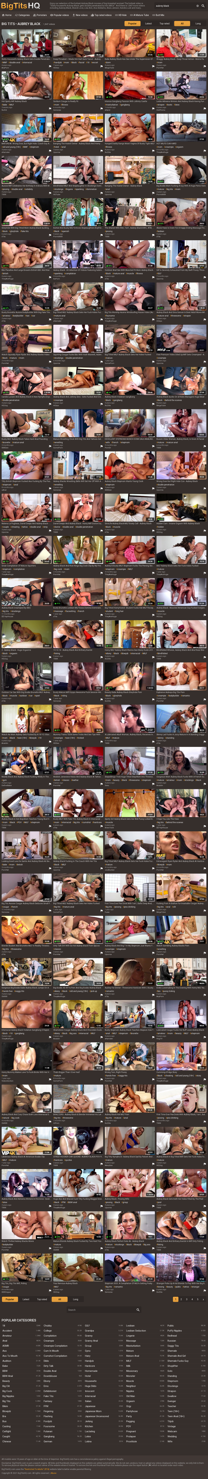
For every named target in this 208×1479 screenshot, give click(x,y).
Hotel (88, 1376)
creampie (169, 147)
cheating (16, 527)
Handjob (89, 1360)
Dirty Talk (48, 1365)
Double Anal (50, 1371)
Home (7, 15)
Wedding (172, 1436)
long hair (120, 611)
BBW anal (72, 1202)
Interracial (90, 1396)
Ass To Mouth (10, 1355)
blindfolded (163, 653)
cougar (6, 907)
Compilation (50, 1335)
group (125, 1202)
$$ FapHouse (7, 616)
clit (174, 907)
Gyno (88, 1350)
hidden (161, 527)
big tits (170, 189)
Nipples (130, 1391)
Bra (4, 1416)
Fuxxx (107, 912)
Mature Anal (132, 1355)
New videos (80, 15)
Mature (130, 1350)
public (178, 1287)
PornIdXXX (161, 194)
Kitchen (89, 1426)
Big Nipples (8, 1396)
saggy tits (19, 991)
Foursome (49, 1426)
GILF (159, 273)
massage (58, 611)
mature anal (118, 273)
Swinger (172, 1401)
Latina (88, 1441)
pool (159, 1202)
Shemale (172, 1350)
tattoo (25, 527)
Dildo (46, 1360)
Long (198, 23)
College (48, 1330)
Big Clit (6, 1386)
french (115, 442)
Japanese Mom (93, 1411)
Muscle (130, 1381)
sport (37, 696)
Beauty (6, 1381)
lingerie (69, 189)
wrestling (58, 442)
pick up (94, 991)
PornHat (159, 68)
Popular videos (59, 15)
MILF (12, 105)
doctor (57, 527)
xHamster (6, 152)
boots (169, 105)
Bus (4, 1421)
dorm (108, 62)
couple (6, 527)
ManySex (108, 1165)
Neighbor (131, 1386)
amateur (6, 316)
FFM (63, 1202)
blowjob (125, 653)
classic (66, 780)
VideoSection (7, 1081)
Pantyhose (132, 1411)
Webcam (172, 1431)
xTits (4, 237)
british (5, 273)
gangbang (125, 105)
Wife (170, 1441)
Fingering (48, 1411)
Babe (5, 1365)
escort (95, 62)
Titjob (171, 1421)
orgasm (179, 147)
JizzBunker (110, 870)
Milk (128, 1365)
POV (20, 822)
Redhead (172, 1335)
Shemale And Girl (177, 1355)
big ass (73, 1033)
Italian (88, 1401)
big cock (58, 569)
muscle (130, 273)
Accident (7, 1330)
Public (171, 1325)
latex (177, 105)
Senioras (57, 110)
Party (129, 1416)
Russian (172, 1340)
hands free (8, 991)
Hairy (87, 1355)
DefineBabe (7, 785)
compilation (70, 273)
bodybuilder (18, 316)
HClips (159, 321)
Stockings (173, 1386)
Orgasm (130, 1401)
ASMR (5, 1345)
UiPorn (56, 1123)
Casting (6, 1426)
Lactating (90, 1431)
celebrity (29, 189)
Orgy (128, 1406)
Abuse (53, 1473)
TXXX (4, 194)
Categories (22, 15)
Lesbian (130, 1325)
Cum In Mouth (51, 1350)
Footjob (48, 1421)
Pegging (130, 1421)
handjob (58, 62)
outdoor (23, 696)
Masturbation (133, 1345)
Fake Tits (48, 1396)
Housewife (91, 1381)
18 (88, 62)
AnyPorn (5, 68)
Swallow (172, 1396)
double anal (15, 62)
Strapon (172, 1391)
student (109, 611)
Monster (130, 1376)
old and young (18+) (12, 147)
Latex (88, 1436)
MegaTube (109, 68)
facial (81, 62)
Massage (131, 1340)
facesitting (71, 611)
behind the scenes (173, 400)
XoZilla (108, 152)
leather (75, 780)
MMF (5, 62)
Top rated (164, 23)
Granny (88, 1335)
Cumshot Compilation (55, 1355)
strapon (161, 105)
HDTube (56, 194)
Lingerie (130, 1335)
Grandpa (89, 1330)
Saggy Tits (173, 1345)
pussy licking (169, 991)
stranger (195, 1287)
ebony (108, 653)
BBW (4, 1371)
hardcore (97, 822)
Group (88, 1345)
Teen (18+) (173, 1411)
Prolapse (131, 1436)
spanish (65, 231)
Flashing (48, 1416)
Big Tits (6, 1401)
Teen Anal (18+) (176, 1416)
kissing (161, 1287)
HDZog (5, 405)
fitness (65, 105)
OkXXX (4, 996)
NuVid (4, 110)
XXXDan (5, 448)
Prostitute (131, 1441)
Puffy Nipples (175, 1330)
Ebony (47, 1381)
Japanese (90, 1406)
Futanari (48, 1431)
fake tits (25, 231)
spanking (80, 189)
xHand (107, 110)
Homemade (91, 1371)
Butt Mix (158, 15)
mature (161, 189)
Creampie (49, 1340)
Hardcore (90, 1365)
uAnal (4, 490)
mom (66, 62)
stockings (58, 189)
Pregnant (131, 1431)
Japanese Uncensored (97, 1416)
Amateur (7, 1335)
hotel (56, 147)
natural (6, 1118)
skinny (160, 738)
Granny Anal (91, 1340)
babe (5, 105)
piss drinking (129, 907)
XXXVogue (6, 1292)
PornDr (108, 448)
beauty (116, 780)
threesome (176, 316)
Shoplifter (173, 1365)
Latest (148, 23)
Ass (4, 1350)
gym (5, 780)
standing (170, 738)
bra (159, 991)
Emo (46, 1386)
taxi (27, 316)
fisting (57, 653)
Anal (4, 1340)
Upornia (56, 152)
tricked (81, 738)
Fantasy (48, 1401)
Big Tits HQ (21, 6)
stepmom (34, 147)
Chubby (48, 1325)
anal (64, 147)
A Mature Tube (139, 15)
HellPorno (160, 110)
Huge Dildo (90, 1386)
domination (91, 189)
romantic (186, 696)
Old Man (130, 1396)
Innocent (89, 1391)
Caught (6, 1436)
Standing (172, 1376)
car (33, 316)
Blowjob (6, 1411)
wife (108, 442)
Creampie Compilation (55, 1345)
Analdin (5, 743)
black (74, 62)
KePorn (56, 279)
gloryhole (14, 231)
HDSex (56, 68)
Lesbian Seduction (136, 1330)
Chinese (6, 1441)
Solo (170, 1371)
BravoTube (109, 828)
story (198, 1076)
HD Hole (121, 15)
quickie (68, 1160)
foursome (110, 316)
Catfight (6, 1431)
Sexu (107, 785)
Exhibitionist (50, 1391)
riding (64, 696)
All (182, 23)
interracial (27, 62)
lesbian (161, 231)
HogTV (159, 1039)
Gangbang (49, 1436)
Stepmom (173, 1381)
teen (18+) (22, 738)
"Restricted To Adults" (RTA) (36, 1469)
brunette (6, 442)
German (48, 1441)
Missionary (132, 1371)
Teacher (172, 1406)
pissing (6, 189)
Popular (132, 23)
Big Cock (7, 1391)
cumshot (87, 822)
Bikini (5, 1406)
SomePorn (109, 363)
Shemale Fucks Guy (178, 1360)
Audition (6, 1360)
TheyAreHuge (162, 152)
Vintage (172, 1426)
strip (45, 527)
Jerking (89, 1421)
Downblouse (50, 1376)
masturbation (112, 105)
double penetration (74, 358)
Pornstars (40, 15)
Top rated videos (101, 15)
